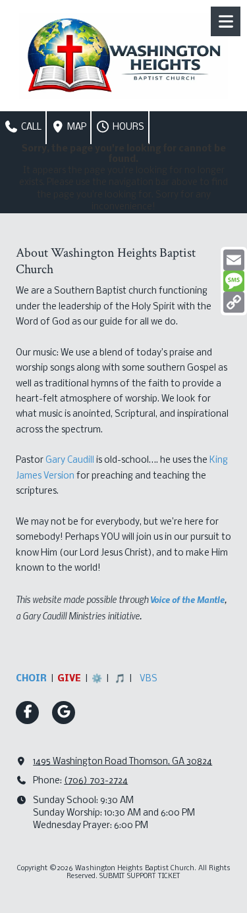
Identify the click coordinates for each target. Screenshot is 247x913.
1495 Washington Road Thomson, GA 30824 (122, 762)
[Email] (233, 260)
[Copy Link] (233, 302)
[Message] (233, 281)
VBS (148, 679)
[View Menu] (225, 21)
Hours (127, 127)
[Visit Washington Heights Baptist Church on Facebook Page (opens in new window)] (27, 712)
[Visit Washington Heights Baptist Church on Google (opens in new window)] (63, 712)
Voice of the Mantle (187, 599)
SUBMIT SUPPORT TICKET (139, 876)
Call (30, 127)
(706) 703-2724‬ (96, 781)
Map (75, 127)
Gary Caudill (69, 460)
